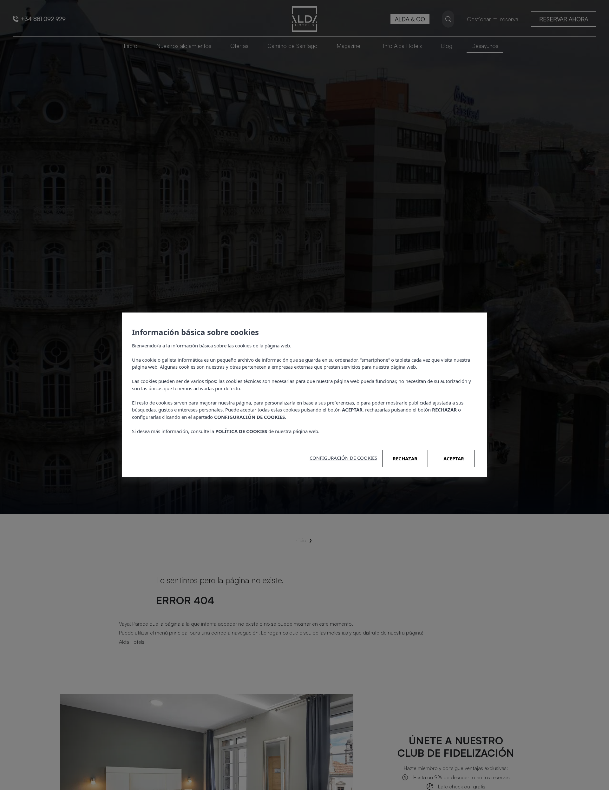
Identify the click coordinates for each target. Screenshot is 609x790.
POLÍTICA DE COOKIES (241, 431)
